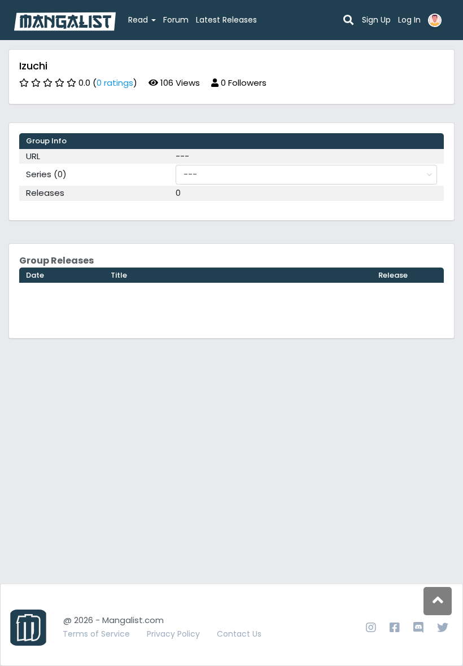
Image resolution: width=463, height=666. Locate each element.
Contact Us (239, 633)
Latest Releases (226, 19)
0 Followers (243, 83)
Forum (176, 19)
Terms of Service (96, 633)
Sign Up (376, 19)
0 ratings (115, 83)
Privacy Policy (173, 633)
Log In (409, 19)
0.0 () (107, 83)
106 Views (179, 83)
